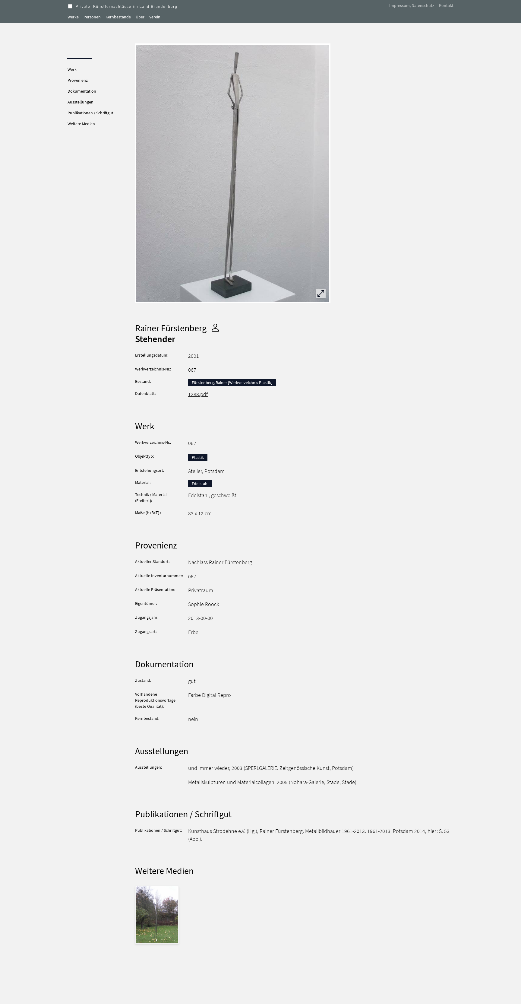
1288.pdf (198, 394)
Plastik (198, 457)
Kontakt (446, 5)
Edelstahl (200, 483)
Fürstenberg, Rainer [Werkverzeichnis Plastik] (232, 382)
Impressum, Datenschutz (411, 5)
